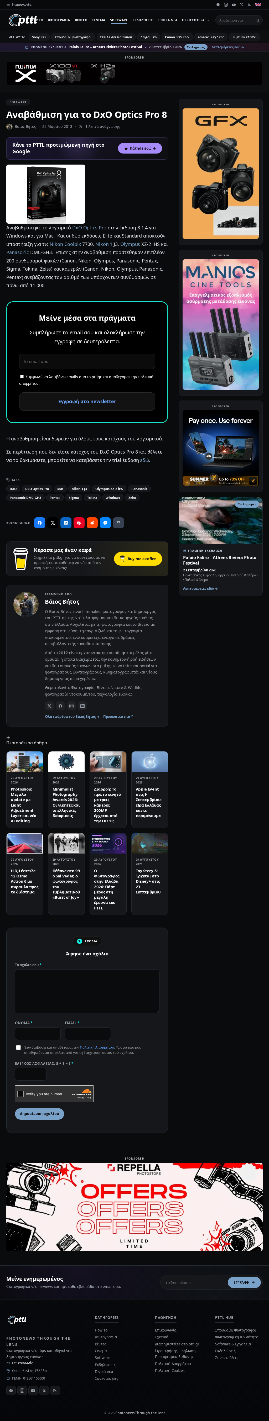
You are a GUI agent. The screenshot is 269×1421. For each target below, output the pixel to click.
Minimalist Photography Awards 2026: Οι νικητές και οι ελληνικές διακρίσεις (66, 802)
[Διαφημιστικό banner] (134, 73)
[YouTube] (233, 4)
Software (119, 20)
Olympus (130, 244)
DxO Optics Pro (89, 227)
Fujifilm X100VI (244, 37)
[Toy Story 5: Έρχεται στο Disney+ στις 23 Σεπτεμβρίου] (150, 843)
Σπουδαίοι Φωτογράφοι (235, 1330)
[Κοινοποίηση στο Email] (118, 522)
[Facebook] (218, 4)
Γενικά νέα (167, 20)
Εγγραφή (242, 1282)
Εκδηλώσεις (143, 20)
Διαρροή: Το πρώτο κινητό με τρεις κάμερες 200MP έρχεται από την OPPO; (107, 805)
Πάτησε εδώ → (143, 148)
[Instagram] (226, 4)
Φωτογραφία (59, 20)
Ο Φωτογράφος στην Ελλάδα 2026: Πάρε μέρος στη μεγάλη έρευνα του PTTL (106, 889)
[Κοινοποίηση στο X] (52, 522)
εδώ (144, 460)
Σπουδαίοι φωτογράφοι (73, 37)
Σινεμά (98, 20)
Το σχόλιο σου (28, 964)
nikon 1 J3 (79, 489)
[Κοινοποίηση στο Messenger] (105, 522)
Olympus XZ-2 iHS (109, 489)
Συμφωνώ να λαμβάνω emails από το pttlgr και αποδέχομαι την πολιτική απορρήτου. (86, 380)
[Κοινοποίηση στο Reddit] (92, 522)
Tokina (92, 498)
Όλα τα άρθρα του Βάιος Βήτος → (72, 716)
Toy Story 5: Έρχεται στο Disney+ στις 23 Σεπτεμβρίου (148, 881)
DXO (13, 489)
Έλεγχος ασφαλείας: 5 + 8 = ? (44, 1063)
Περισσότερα (193, 20)
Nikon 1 (103, 244)
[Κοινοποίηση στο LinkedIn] (65, 522)
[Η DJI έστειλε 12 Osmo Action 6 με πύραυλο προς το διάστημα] (25, 843)
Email (72, 1022)
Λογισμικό (149, 37)
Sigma (74, 498)
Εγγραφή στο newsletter (87, 401)
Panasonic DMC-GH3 (25, 498)
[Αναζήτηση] (257, 20)
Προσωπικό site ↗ (118, 716)
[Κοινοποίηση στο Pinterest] (79, 522)
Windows (113, 498)
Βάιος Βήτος (25, 126)
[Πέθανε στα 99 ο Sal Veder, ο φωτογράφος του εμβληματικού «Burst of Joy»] (66, 843)
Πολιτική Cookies (170, 1370)
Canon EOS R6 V (177, 37)
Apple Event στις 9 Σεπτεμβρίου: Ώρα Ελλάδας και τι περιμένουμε (149, 802)
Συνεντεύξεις (106, 1378)
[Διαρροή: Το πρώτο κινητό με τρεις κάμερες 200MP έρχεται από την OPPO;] (108, 761)
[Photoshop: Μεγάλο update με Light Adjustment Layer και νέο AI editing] (25, 761)
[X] (241, 4)
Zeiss (132, 498)
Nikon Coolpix (65, 244)
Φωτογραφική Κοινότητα (236, 1336)
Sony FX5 (39, 37)
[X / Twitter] (49, 705)
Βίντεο (81, 20)
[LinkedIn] (82, 705)
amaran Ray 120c (211, 37)
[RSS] (249, 4)
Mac (60, 489)
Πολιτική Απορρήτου (97, 1047)
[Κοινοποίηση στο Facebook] (39, 522)
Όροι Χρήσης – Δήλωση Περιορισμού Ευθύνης (175, 1353)
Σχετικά (161, 1336)
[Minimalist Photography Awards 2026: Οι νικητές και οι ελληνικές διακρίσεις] (66, 761)
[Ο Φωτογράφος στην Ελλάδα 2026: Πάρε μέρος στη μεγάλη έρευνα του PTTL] (108, 843)
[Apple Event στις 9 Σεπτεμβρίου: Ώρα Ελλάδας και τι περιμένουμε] (150, 761)
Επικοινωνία (23, 1362)
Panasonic (17, 252)
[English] (258, 4)
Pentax (55, 498)
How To (36, 20)
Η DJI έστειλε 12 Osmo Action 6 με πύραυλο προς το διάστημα (24, 881)
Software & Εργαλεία (233, 1343)
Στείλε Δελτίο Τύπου (116, 37)
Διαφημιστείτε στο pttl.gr (177, 1343)
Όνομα (24, 1022)
